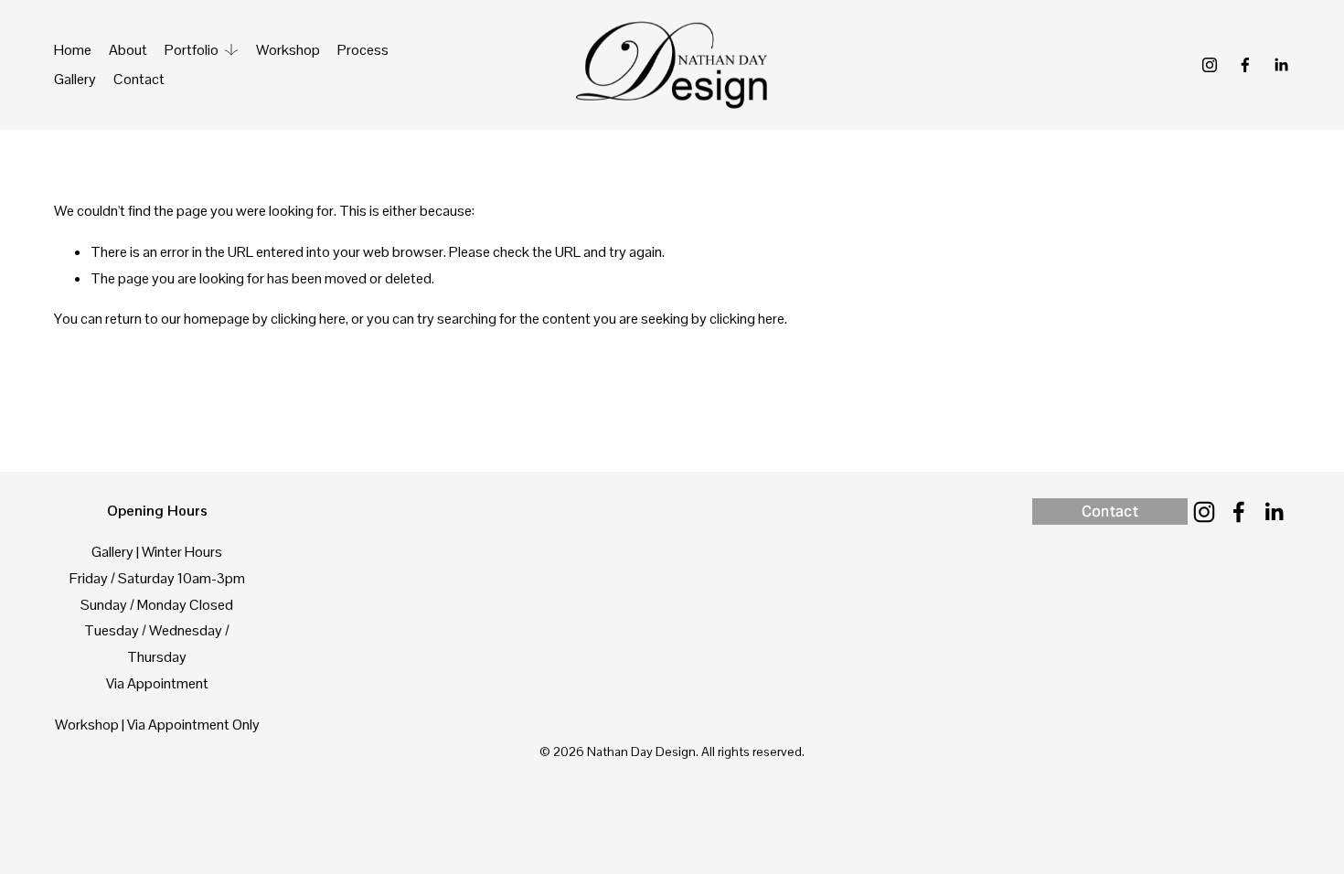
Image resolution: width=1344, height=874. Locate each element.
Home (72, 49)
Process (363, 49)
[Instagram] (1209, 65)
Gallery (75, 79)
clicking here (308, 318)
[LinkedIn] (1281, 65)
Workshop (288, 49)
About (128, 49)
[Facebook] (1245, 65)
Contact (139, 79)
